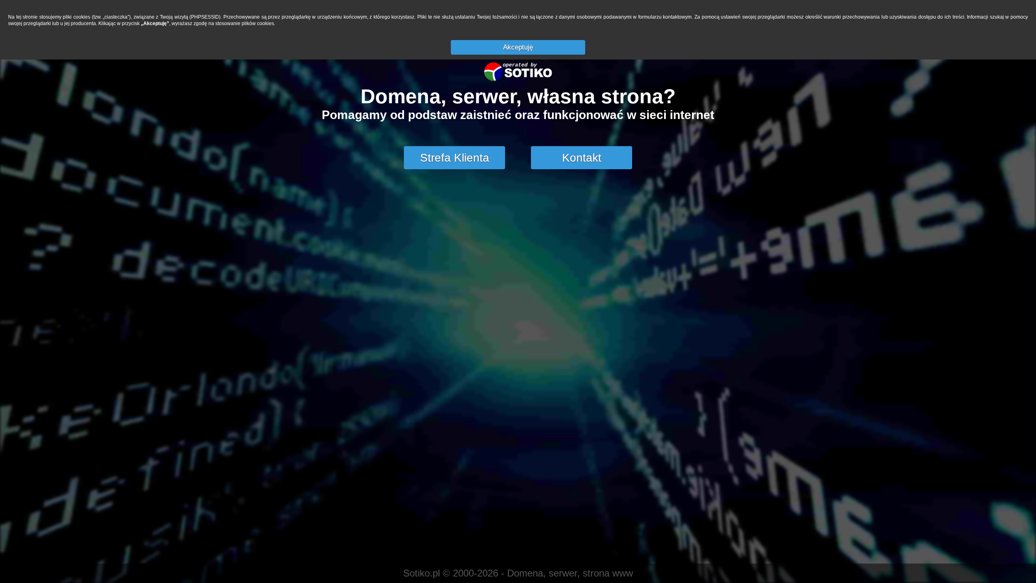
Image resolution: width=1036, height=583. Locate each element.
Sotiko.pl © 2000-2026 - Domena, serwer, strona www (518, 573)
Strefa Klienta (454, 157)
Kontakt (581, 157)
